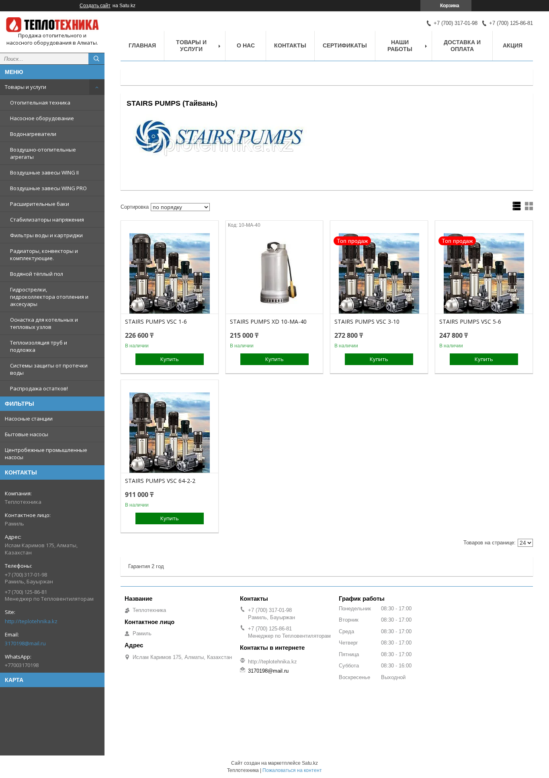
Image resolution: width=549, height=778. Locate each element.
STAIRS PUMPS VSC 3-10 (366, 321)
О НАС (246, 45)
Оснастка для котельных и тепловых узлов (44, 323)
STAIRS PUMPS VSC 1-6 (156, 321)
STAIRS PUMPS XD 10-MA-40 (268, 321)
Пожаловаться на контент (292, 770)
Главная (142, 45)
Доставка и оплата (462, 45)
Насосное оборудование (42, 118)
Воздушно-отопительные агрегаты (43, 153)
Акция (512, 45)
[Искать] (96, 59)
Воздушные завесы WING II (44, 172)
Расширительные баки (39, 203)
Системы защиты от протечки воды (49, 369)
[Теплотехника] (52, 24)
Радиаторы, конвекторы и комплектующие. (44, 254)
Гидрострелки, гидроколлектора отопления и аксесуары (49, 297)
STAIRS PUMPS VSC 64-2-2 (160, 480)
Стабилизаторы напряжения (47, 219)
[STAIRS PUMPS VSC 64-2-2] (169, 432)
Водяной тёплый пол (36, 273)
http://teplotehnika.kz (31, 621)
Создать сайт (95, 5)
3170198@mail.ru (25, 643)
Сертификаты (345, 45)
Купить (169, 359)
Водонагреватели (33, 134)
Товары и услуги (25, 86)
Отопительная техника (40, 102)
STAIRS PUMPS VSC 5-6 (470, 321)
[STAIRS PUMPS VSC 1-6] (169, 273)
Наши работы (399, 45)
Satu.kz (310, 763)
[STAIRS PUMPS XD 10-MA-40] (274, 273)
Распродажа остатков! (39, 388)
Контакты (290, 45)
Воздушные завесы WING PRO (48, 188)
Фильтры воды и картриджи (46, 235)
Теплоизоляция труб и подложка (38, 346)
